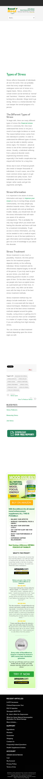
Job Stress (10, 421)
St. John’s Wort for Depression (17, 714)
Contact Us (10, 741)
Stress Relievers (11, 410)
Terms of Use (11, 767)
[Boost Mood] (21, 13)
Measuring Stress (12, 415)
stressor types (12, 387)
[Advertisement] (21, 46)
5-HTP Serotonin (12, 702)
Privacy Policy (11, 764)
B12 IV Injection (12, 708)
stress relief (23, 378)
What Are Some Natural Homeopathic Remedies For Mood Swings (20, 718)
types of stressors (13, 390)
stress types (24, 384)
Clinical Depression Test (15, 705)
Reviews (9, 732)
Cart (8, 758)
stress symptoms (22, 381)
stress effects (11, 378)
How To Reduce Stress (25, 398)
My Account (11, 761)
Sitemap (27, 777)
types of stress (23, 387)
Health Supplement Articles (16, 747)
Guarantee (10, 735)
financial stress (27, 123)
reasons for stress (21, 376)
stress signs (11, 381)
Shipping (10, 738)
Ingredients (10, 729)
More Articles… (12, 722)
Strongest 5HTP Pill (13, 711)
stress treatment (12, 384)
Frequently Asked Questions (16, 744)
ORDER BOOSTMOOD (15, 755)
